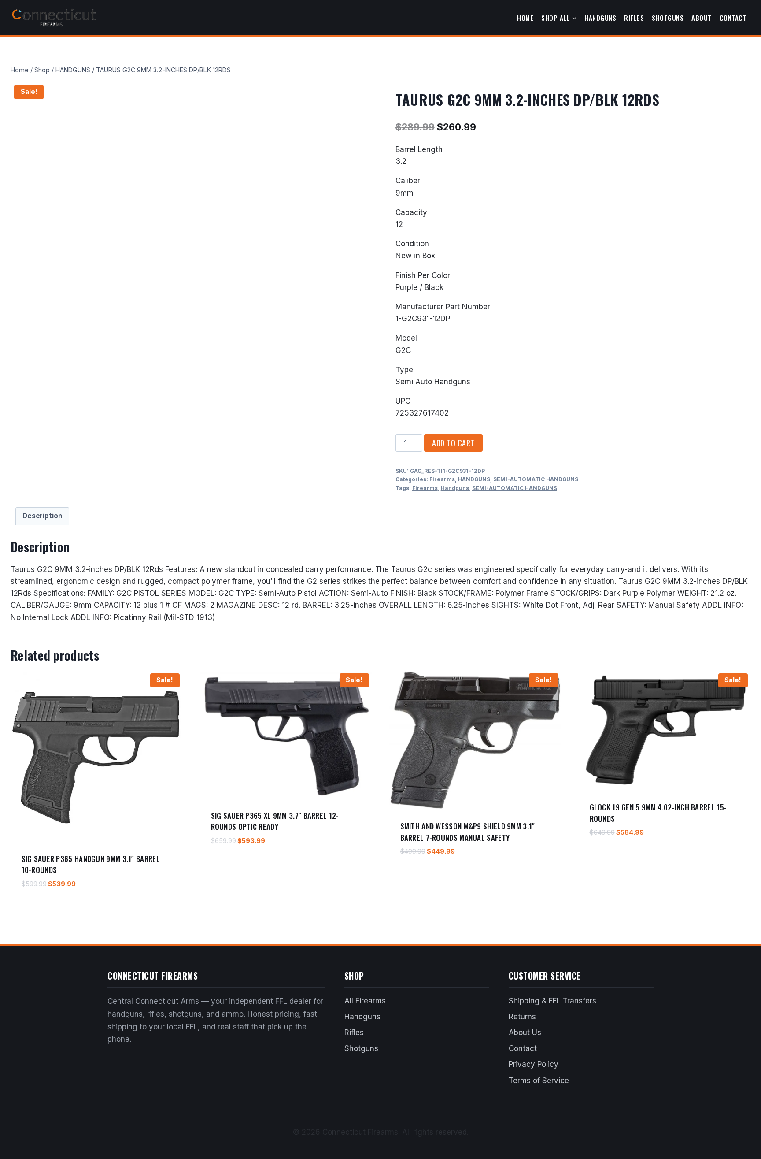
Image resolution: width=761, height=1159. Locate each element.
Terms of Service (539, 1080)
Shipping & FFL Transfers (552, 1000)
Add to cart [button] (229, 866)
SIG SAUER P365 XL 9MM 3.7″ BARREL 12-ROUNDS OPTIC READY (275, 821)
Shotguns (667, 17)
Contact (733, 17)
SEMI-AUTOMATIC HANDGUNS (535, 479)
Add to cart (453, 443)
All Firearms (365, 1000)
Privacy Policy (533, 1064)
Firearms (442, 479)
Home (525, 17)
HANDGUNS (474, 479)
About (701, 17)
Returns (522, 1016)
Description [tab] (42, 516)
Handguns (600, 17)
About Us (525, 1032)
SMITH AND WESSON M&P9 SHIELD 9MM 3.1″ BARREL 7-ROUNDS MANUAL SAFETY (467, 832)
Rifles (634, 17)
